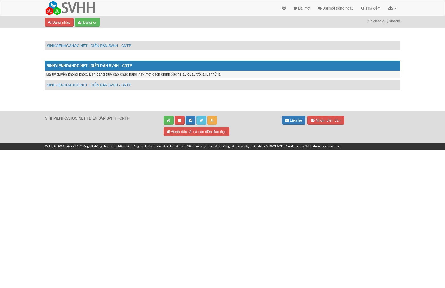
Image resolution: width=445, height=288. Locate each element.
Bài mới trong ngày (337, 8)
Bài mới (303, 8)
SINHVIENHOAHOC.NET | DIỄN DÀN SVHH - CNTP (89, 45)
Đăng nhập (60, 22)
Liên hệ (295, 120)
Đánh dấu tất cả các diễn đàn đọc (198, 131)
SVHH (48, 146)
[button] (392, 8)
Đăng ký (89, 22)
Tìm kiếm (372, 8)
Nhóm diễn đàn (328, 120)
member (334, 146)
